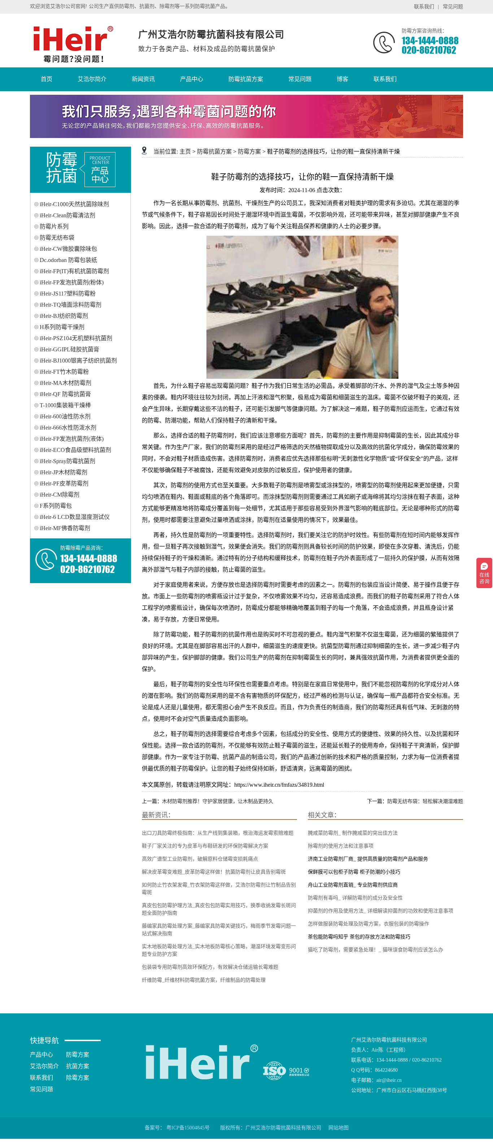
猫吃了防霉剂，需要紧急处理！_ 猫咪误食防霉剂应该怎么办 (375, 949)
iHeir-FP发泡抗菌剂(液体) (72, 439)
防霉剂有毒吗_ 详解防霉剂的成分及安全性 (355, 898)
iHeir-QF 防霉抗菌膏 (65, 394)
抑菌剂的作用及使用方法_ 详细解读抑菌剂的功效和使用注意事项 (380, 911)
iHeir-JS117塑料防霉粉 (68, 293)
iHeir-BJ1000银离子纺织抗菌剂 (78, 360)
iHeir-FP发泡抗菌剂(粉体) (72, 282)
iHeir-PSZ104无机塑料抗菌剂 (76, 338)
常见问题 (453, 6)
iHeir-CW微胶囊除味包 (68, 249)
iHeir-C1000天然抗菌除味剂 (74, 204)
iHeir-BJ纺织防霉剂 (64, 316)
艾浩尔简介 (44, 1066)
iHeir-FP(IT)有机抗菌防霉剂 (74, 271)
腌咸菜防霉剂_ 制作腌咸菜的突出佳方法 (353, 833)
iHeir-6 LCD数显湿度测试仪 (75, 517)
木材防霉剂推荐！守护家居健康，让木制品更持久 (217, 801)
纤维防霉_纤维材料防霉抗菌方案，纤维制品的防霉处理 (204, 980)
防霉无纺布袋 (57, 238)
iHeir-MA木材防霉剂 (65, 383)
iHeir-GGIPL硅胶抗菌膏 (69, 349)
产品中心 (41, 1055)
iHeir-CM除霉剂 (59, 495)
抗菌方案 (77, 1066)
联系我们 (424, 6)
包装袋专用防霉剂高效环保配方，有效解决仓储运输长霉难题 (210, 967)
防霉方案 (249, 151)
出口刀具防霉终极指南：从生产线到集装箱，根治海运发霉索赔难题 (217, 833)
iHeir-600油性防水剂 (65, 416)
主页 (185, 151)
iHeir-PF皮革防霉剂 (64, 483)
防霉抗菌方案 (214, 151)
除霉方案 (77, 1078)
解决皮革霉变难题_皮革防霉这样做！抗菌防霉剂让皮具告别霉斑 (214, 872)
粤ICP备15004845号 (188, 1128)
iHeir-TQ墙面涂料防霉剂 (70, 305)
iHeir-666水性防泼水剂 (68, 428)
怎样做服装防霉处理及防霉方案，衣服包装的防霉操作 (368, 924)
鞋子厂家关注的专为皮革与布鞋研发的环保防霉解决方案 (205, 846)
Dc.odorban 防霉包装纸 (68, 260)
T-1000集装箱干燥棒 (65, 405)
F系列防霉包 (56, 506)
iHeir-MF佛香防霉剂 (65, 528)
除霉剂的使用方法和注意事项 (341, 846)
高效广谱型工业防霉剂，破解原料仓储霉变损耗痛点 (200, 859)
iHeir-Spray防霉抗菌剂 (67, 461)
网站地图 (338, 1128)
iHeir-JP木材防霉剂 (63, 472)
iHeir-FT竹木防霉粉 (64, 372)
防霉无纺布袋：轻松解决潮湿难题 (425, 801)
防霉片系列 (54, 226)
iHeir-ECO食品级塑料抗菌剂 (75, 450)
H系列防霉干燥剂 (62, 327)
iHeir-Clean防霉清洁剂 (67, 215)
